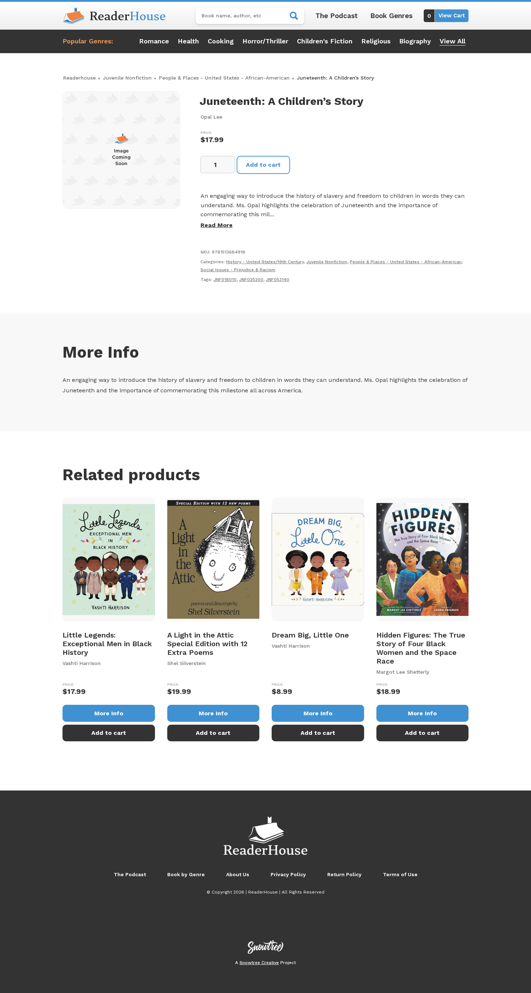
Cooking (221, 41)
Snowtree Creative (259, 962)
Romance (154, 41)
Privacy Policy (288, 874)
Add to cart (263, 164)
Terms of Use (400, 874)
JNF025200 (251, 279)
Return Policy (344, 874)
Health (188, 41)
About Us (237, 874)
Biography (415, 41)
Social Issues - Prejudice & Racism (237, 269)
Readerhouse (79, 78)
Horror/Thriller (265, 41)
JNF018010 (225, 279)
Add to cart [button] (108, 732)
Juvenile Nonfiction (127, 78)
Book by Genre (186, 874)
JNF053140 (277, 279)
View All (452, 41)
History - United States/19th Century (265, 261)
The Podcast (336, 16)
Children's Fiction (325, 41)
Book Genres (391, 16)
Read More (216, 225)
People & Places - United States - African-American (224, 78)
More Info (108, 713)
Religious (375, 41)
